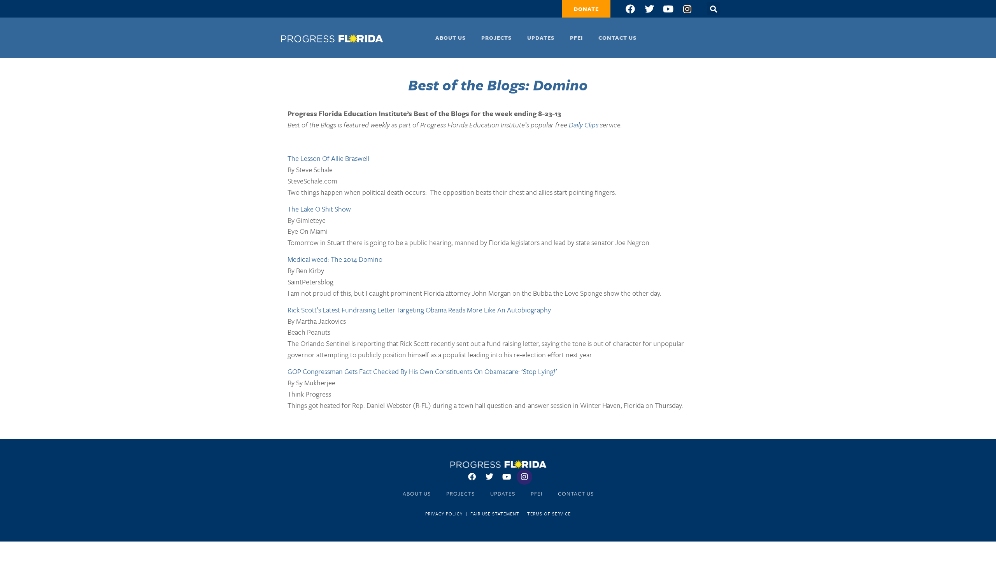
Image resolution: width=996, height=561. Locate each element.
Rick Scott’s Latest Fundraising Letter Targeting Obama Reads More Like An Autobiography (419, 310)
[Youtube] (668, 9)
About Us (450, 38)
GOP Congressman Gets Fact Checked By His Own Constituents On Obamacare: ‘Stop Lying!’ (422, 371)
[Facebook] (630, 9)
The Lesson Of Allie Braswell (328, 158)
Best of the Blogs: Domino (498, 84)
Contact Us (617, 38)
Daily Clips (583, 125)
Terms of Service (549, 513)
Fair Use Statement (494, 513)
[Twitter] (649, 9)
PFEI (576, 38)
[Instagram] (687, 9)
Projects (496, 38)
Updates (540, 38)
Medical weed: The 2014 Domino (335, 259)
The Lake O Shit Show (319, 209)
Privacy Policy (444, 513)
